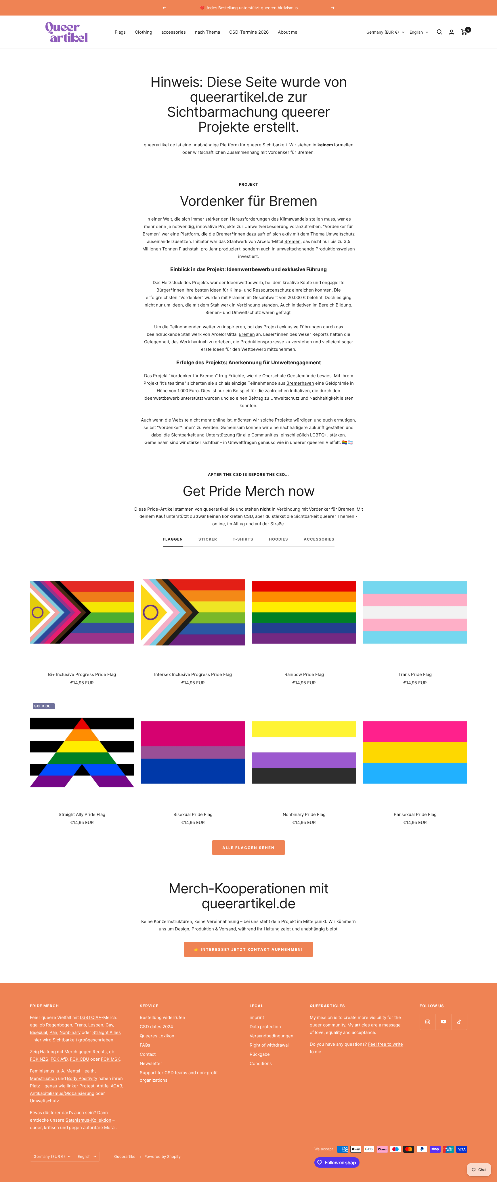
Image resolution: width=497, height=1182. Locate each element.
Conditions (261, 1063)
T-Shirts (243, 539)
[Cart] (464, 32)
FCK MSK (110, 1059)
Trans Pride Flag (415, 674)
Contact (148, 1054)
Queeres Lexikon (157, 1036)
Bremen (292, 241)
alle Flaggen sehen (248, 847)
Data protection (265, 1026)
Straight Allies (106, 1032)
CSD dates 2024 (156, 1026)
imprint (257, 1017)
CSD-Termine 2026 (249, 32)
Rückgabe (260, 1054)
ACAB (116, 1086)
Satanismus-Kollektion (88, 1120)
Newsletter (151, 1063)
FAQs (145, 1045)
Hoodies (278, 539)
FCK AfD (59, 1059)
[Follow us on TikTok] (459, 1022)
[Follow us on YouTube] (443, 1022)
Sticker (207, 539)
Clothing (143, 32)
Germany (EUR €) (382, 32)
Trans (80, 1025)
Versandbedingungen (271, 1036)
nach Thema (207, 32)
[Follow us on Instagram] (427, 1022)
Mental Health (80, 1071)
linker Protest (80, 1086)
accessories (173, 32)
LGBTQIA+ (90, 1017)
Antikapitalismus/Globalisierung (62, 1093)
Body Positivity (82, 1078)
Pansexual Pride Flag (415, 814)
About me (287, 32)
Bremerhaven (300, 383)
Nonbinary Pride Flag (304, 814)
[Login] (451, 32)
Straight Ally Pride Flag (82, 814)
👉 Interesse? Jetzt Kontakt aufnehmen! (248, 949)
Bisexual (38, 1032)
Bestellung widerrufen (162, 1017)
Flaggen (173, 539)
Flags (120, 32)
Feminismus (42, 1071)
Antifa (102, 1086)
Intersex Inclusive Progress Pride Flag (193, 674)
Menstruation (43, 1078)
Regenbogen (59, 1025)
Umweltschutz (44, 1101)
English (416, 32)
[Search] (439, 32)
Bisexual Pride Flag (193, 814)
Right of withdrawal (269, 1045)
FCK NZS (39, 1059)
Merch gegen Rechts (85, 1051)
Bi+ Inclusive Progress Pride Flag (82, 674)
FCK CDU (79, 1059)
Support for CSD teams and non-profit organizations (179, 1076)
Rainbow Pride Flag (304, 674)
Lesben (95, 1025)
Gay (109, 1025)
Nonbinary (70, 1032)
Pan (53, 1032)
